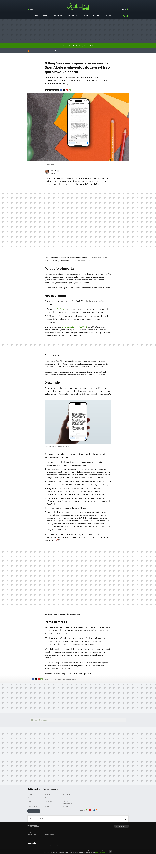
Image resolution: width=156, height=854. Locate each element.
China (44, 51)
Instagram (124, 16)
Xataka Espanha (32, 834)
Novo (124, 9)
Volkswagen (57, 51)
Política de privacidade (51, 846)
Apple (64, 51)
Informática (58, 16)
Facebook (61, 90)
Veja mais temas (33, 811)
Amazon (71, 51)
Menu (32, 9)
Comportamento (33, 806)
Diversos (30, 798)
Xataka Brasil (78, 6)
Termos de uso (67, 846)
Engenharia (66, 794)
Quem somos (31, 846)
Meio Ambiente (72, 16)
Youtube (90, 810)
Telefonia (85, 16)
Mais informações (100, 852)
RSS (97, 810)
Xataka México (49, 834)
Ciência (35, 16)
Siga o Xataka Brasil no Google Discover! (77, 46)
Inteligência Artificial (70, 679)
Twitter (64, 90)
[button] (54, 171)
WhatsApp (127, 16)
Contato (82, 846)
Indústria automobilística (67, 802)
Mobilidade (107, 16)
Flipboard (67, 90)
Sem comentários (53, 90)
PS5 (50, 51)
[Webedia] (33, 826)
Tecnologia (46, 16)
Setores (47, 798)
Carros (47, 806)
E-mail (70, 90)
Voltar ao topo (120, 826)
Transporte (48, 801)
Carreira (95, 16)
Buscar (124, 818)
